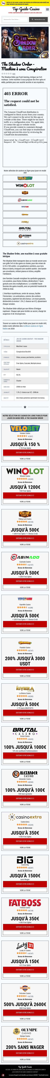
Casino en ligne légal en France (22, 1069)
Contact (35, 1072)
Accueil (8, 1069)
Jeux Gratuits (16, 1072)
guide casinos (26, 1072)
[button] (47, 9)
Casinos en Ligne (39, 1069)
